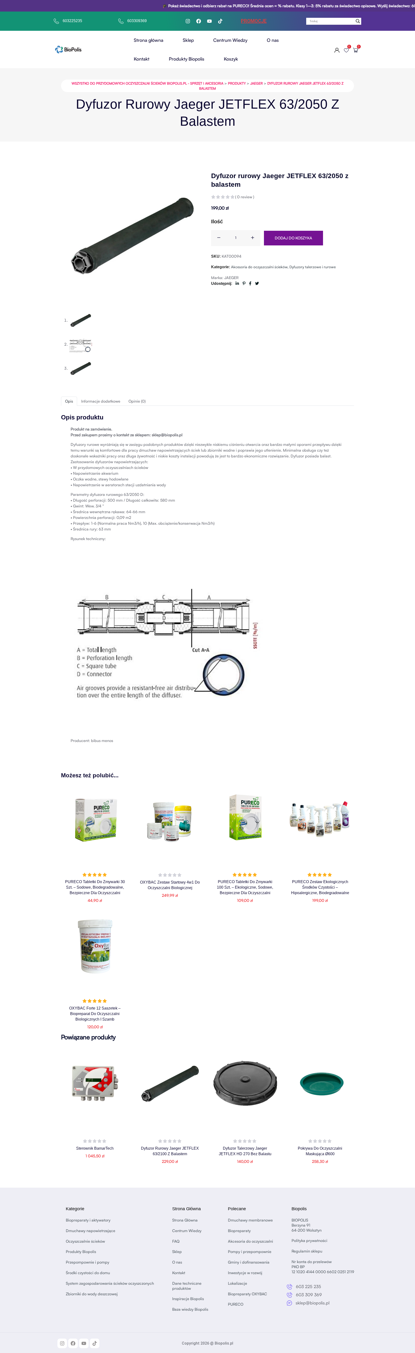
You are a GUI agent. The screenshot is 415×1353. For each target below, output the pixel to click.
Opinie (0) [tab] (137, 401)
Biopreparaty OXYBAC (247, 1293)
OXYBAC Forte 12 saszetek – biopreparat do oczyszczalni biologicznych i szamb (95, 1013)
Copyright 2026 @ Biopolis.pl (207, 1343)
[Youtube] (209, 21)
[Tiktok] (220, 21)
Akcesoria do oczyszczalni (250, 1241)
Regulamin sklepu (307, 1251)
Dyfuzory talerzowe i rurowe (312, 267)
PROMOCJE (254, 21)
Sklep (188, 40)
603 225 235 (308, 1286)
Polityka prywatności (309, 1240)
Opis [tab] (69, 401)
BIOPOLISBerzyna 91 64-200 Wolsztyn (307, 1225)
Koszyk (231, 59)
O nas (273, 40)
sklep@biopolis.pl (313, 1302)
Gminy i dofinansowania (248, 1262)
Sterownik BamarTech (95, 1148)
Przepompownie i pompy (87, 1262)
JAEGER (231, 277)
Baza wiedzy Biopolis (190, 1309)
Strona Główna (185, 1220)
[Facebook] (198, 21)
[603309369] (121, 21)
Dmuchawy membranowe (250, 1220)
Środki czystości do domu (88, 1272)
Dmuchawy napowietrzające (90, 1230)
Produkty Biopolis (186, 59)
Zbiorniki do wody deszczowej (92, 1293)
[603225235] (56, 21)
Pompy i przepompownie (249, 1251)
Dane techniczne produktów (186, 1286)
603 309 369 (309, 1294)
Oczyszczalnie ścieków (85, 1241)
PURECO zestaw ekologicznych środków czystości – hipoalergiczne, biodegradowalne (320, 887)
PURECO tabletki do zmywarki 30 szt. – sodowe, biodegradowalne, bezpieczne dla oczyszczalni (95, 887)
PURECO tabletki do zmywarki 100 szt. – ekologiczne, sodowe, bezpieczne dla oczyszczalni (245, 887)
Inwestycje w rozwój (245, 1272)
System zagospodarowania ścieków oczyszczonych (110, 1283)
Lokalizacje (237, 1283)
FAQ (175, 1241)
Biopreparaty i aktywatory (88, 1220)
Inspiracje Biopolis (188, 1299)
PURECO (235, 1304)
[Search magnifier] (357, 21)
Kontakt (141, 59)
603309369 (137, 21)
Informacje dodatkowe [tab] (100, 401)
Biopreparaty (239, 1230)
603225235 (72, 21)
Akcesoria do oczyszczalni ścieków (259, 267)
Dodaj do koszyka (293, 238)
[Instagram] (188, 21)
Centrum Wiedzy (230, 40)
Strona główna (148, 40)
